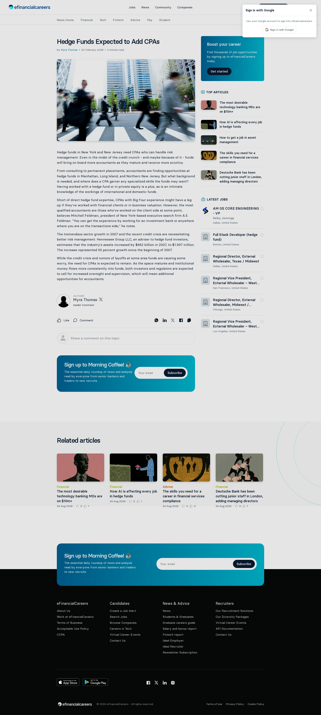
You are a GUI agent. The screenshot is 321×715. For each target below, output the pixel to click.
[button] (160, 357)
